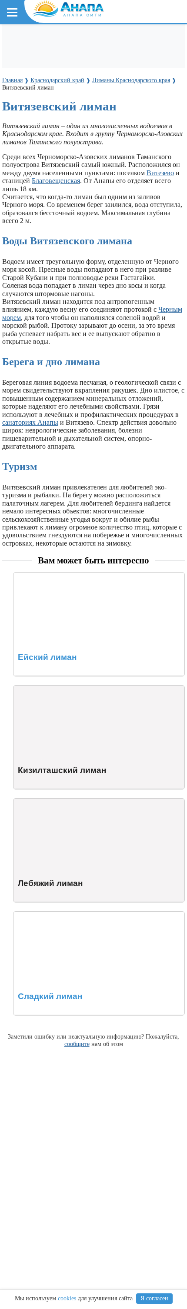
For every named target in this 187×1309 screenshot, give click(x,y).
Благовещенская (56, 180)
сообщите (77, 1043)
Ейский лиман (35, 576)
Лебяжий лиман (37, 802)
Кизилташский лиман (45, 689)
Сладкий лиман (36, 915)
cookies (67, 1298)
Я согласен (154, 1298)
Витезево (160, 173)
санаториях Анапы (30, 422)
